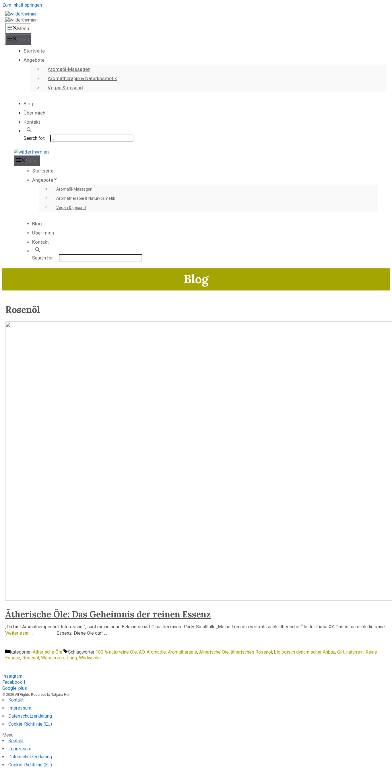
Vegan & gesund (65, 87)
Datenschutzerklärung (30, 716)
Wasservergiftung (59, 657)
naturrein (355, 652)
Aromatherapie (182, 652)
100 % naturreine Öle (116, 652)
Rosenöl (30, 657)
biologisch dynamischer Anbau (304, 652)
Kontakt (32, 122)
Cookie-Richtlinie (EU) (30, 724)
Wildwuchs (90, 657)
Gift (340, 652)
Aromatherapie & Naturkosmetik (82, 78)
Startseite (34, 51)
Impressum (19, 708)
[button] (196, 735)
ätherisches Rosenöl (251, 652)
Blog (28, 103)
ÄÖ (142, 652)
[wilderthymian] (21, 14)
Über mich (34, 113)
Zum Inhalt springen (22, 5)
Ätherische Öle (47, 652)
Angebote (34, 60)
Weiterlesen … (19, 633)
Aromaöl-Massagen (69, 69)
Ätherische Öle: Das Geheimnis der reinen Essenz (108, 614)
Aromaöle (156, 652)
